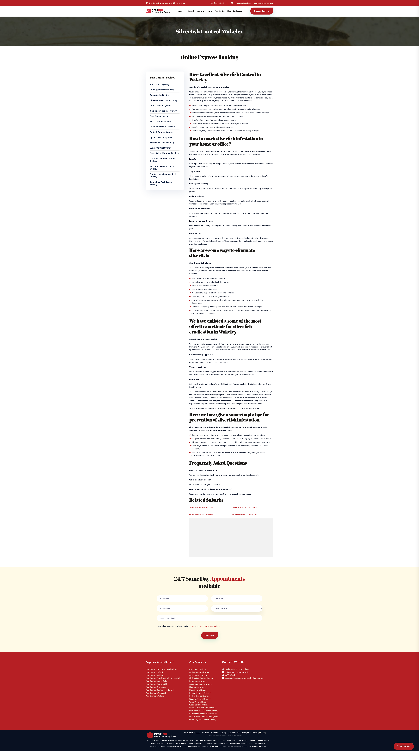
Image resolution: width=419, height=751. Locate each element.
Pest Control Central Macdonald (159, 690)
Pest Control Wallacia (155, 696)
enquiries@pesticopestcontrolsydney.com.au (253, 3)
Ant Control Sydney (159, 84)
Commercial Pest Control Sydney (162, 159)
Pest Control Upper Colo (156, 681)
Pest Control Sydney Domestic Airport (162, 669)
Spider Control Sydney (161, 137)
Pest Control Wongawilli (156, 693)
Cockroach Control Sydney (163, 111)
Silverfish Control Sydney (162, 142)
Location (209, 11)
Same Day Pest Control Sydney (161, 183)
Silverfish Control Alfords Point (245, 515)
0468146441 (219, 3)
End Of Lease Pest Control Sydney (163, 175)
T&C (192, 626)
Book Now (209, 635)
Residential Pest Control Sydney (162, 167)
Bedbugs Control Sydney (162, 89)
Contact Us (237, 11)
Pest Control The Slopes (156, 687)
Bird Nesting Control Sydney (163, 100)
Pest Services (220, 11)
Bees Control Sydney (160, 95)
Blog (229, 11)
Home (179, 11)
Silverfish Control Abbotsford (244, 507)
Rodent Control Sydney (161, 132)
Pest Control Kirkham (155, 675)
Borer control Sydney (160, 105)
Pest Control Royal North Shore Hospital (163, 678)
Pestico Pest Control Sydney (237, 669)
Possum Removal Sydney (162, 126)
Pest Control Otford (154, 672)
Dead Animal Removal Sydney (164, 153)
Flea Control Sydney (160, 116)
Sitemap (263, 733)
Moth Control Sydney (160, 121)
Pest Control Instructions (194, 11)
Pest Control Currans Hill (156, 684)
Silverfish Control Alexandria (201, 515)
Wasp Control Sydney (160, 148)
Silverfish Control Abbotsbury (202, 507)
